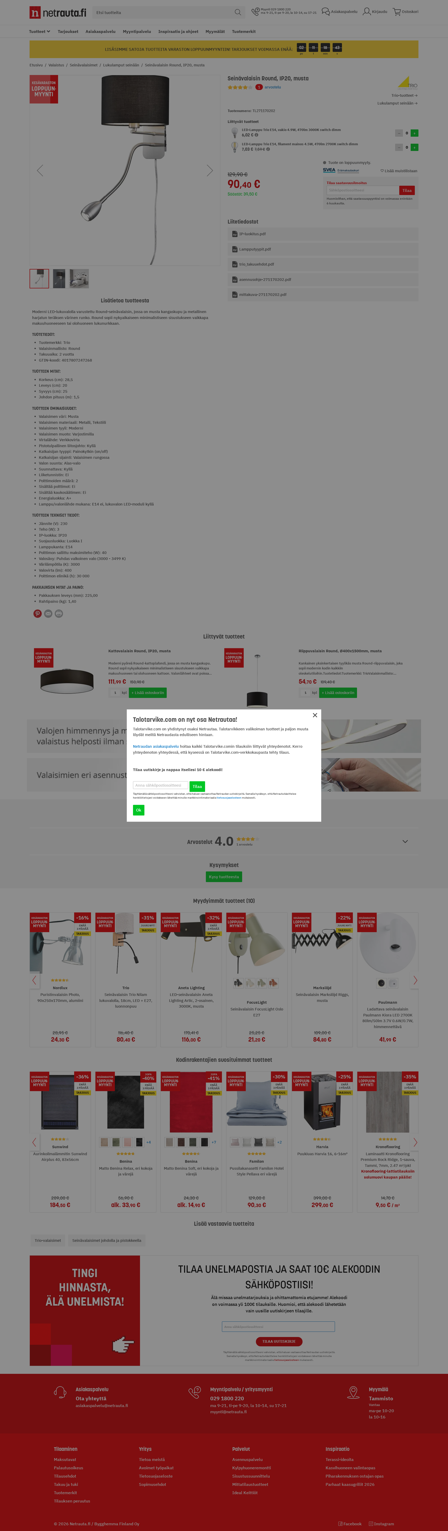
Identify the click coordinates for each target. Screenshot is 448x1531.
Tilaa (197, 786)
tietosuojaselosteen (229, 797)
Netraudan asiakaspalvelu (156, 746)
